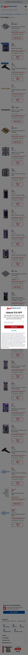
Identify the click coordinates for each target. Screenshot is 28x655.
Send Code (14, 327)
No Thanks (14, 330)
